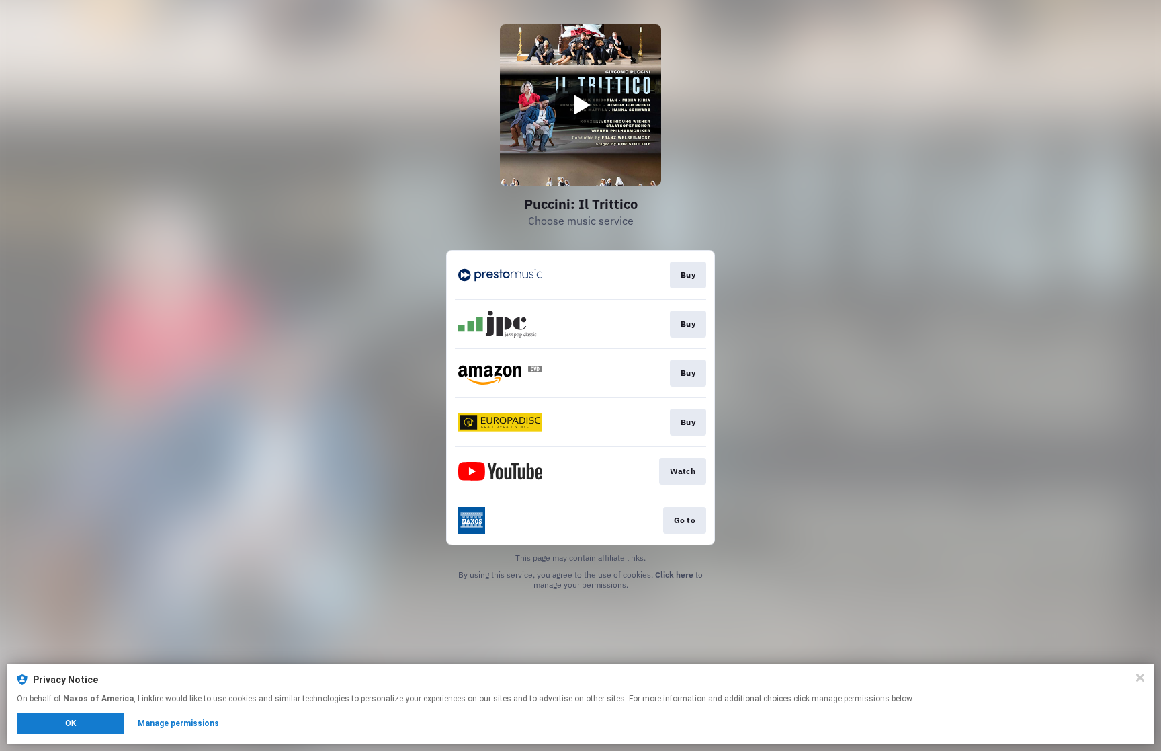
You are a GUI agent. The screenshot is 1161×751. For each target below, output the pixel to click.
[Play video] (580, 105)
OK (70, 723)
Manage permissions (178, 723)
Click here (674, 574)
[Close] (1140, 677)
